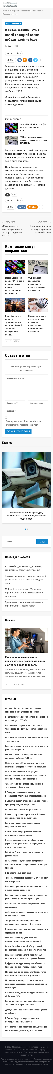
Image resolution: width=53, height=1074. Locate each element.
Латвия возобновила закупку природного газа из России (40, 229)
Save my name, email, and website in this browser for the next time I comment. (24, 423)
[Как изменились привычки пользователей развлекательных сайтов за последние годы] (26, 640)
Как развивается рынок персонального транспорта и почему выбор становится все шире (26, 729)
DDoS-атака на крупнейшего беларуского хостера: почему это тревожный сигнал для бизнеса (26, 864)
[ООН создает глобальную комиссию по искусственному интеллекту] (11, 140)
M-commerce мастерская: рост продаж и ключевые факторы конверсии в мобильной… (27, 515)
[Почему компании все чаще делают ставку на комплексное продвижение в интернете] (38, 305)
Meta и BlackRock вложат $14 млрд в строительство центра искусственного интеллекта (24, 592)
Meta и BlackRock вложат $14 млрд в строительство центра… (33, 127)
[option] (26, 488)
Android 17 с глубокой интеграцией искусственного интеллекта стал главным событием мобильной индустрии (25, 775)
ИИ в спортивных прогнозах (18, 873)
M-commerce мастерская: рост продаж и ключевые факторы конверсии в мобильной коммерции (26, 984)
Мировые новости (13, 23)
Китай (14, 195)
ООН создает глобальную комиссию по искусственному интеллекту (33, 140)
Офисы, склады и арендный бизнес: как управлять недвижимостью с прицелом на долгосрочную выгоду (25, 843)
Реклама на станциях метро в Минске (23, 809)
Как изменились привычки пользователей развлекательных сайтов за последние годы (25, 579)
